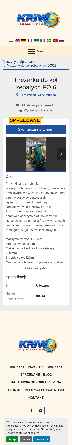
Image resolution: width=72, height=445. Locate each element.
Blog (47, 374)
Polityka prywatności (44, 390)
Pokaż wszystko (36, 268)
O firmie (15, 390)
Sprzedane (30, 374)
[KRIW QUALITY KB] (36, 344)
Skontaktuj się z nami (36, 129)
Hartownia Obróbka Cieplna (36, 382)
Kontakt (36, 397)
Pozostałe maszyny (45, 367)
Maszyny (17, 367)
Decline (26, 439)
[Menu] (31, 51)
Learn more (42, 439)
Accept (12, 439)
